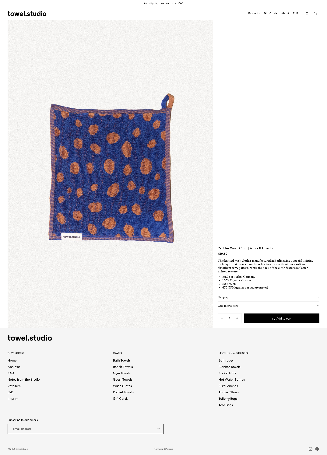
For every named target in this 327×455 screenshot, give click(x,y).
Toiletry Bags (228, 399)
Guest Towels (122, 379)
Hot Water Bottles (232, 379)
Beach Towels (123, 367)
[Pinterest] (317, 449)
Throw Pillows (229, 392)
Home (12, 360)
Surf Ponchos (228, 386)
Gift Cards (120, 399)
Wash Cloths (122, 386)
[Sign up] (158, 428)
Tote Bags (226, 405)
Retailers (14, 386)
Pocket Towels (123, 392)
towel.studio (22, 449)
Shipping (223, 297)
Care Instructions (228, 305)
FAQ (11, 373)
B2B (10, 392)
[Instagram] (310, 449)
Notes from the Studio (24, 379)
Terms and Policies (163, 449)
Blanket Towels (230, 367)
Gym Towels (122, 373)
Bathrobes (226, 360)
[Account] (307, 13)
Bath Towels (122, 360)
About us (14, 367)
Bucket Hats (227, 373)
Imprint (13, 399)
